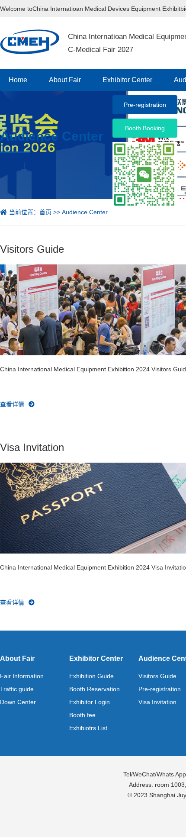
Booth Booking (145, 128)
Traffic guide (17, 689)
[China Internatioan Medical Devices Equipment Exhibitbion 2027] (29, 41)
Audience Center (85, 212)
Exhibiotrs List (88, 727)
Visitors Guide (157, 676)
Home (18, 80)
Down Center (18, 702)
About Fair (65, 80)
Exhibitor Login (89, 702)
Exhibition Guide (91, 676)
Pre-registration (159, 689)
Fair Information (22, 676)
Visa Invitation (157, 702)
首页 (45, 212)
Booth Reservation (94, 689)
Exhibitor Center (127, 80)
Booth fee (82, 714)
